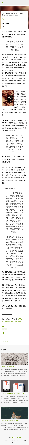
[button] (3, 19)
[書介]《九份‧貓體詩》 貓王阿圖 (9, 420)
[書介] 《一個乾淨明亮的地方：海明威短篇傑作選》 (14, 393)
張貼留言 (5, 341)
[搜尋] (27, 2)
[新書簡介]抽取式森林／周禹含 (9, 366)
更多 (3, 321)
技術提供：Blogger (15, 437)
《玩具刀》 (20, 319)
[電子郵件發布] (3, 327)
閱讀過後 (4, 329)
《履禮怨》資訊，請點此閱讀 (13, 321)
